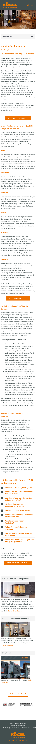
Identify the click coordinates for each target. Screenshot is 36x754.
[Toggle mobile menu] (32, 5)
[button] (18, 488)
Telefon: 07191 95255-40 (18, 725)
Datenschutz (15, 728)
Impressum (26, 728)
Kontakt (5, 728)
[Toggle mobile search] (28, 5)
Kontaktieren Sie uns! (15, 611)
